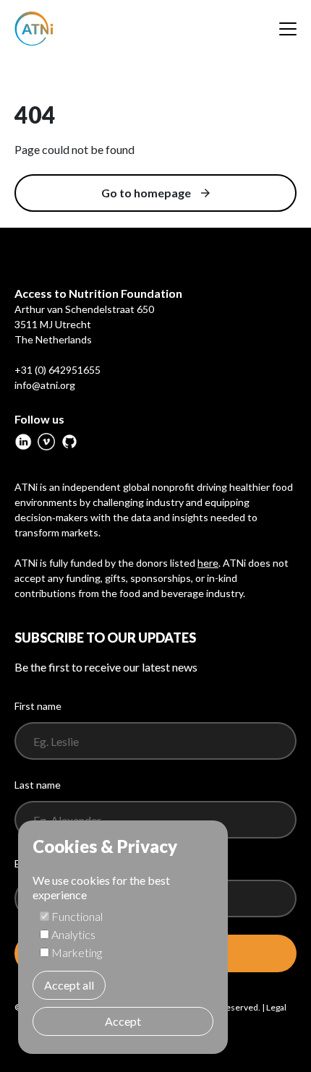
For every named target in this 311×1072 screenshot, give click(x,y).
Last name (37, 785)
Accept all (69, 985)
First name (37, 706)
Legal (276, 1007)
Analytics (73, 934)
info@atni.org (44, 385)
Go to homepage (146, 193)
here (207, 563)
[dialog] (123, 937)
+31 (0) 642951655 (57, 370)
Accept (123, 1021)
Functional (77, 916)
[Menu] (288, 29)
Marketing (76, 952)
